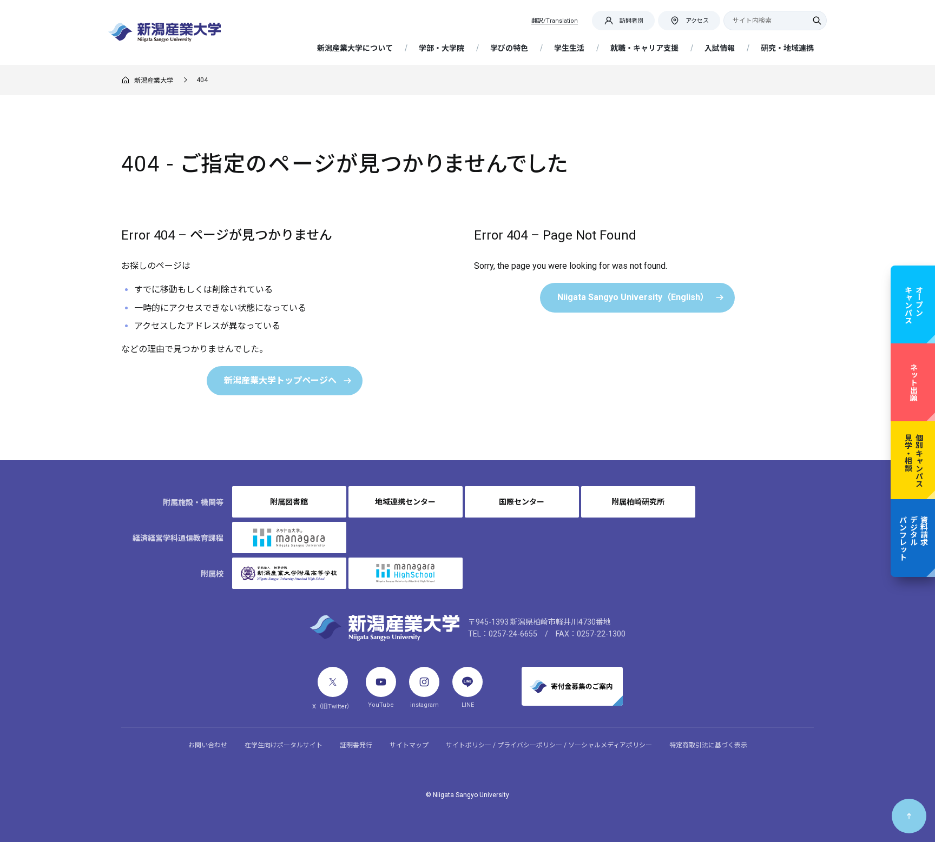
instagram (424, 704)
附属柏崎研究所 (637, 502)
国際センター (521, 502)
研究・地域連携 (787, 48)
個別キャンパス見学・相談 (913, 460)
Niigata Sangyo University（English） (633, 297)
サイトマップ (409, 745)
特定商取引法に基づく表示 (708, 745)
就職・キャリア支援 (644, 48)
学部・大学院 (441, 48)
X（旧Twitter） (332, 706)
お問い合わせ (207, 745)
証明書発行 (356, 745)
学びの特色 (509, 48)
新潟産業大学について (355, 48)
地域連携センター (405, 502)
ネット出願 (913, 382)
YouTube (381, 704)
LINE (468, 704)
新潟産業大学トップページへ (280, 380)
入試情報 (719, 48)
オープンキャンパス (913, 304)
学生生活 (569, 48)
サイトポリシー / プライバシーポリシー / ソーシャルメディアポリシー (549, 745)
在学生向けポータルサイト (283, 745)
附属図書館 (289, 502)
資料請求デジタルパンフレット (913, 538)
